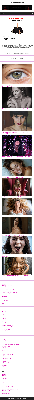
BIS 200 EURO (5, 297)
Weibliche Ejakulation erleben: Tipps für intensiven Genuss (14, 235)
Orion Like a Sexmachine (7, 295)
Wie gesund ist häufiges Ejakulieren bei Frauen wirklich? (13, 177)
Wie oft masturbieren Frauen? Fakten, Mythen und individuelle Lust (15, 216)
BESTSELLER (4, 284)
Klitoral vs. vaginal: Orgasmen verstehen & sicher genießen (14, 196)
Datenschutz (4, 318)
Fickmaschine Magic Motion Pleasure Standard (10, 292)
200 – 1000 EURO (6, 299)
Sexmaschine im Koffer (6, 293)
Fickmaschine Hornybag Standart (8, 291)
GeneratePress (23, 398)
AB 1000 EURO (5, 300)
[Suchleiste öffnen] (32, 13)
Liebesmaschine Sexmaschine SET (8, 289)
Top (32, 398)
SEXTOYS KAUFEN (5, 301)
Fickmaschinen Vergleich (6, 330)
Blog (2, 332)
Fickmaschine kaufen (17, 2)
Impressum (4, 317)
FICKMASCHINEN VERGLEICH (7, 285)
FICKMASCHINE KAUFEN (6, 282)
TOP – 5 (4, 288)
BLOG (3, 303)
